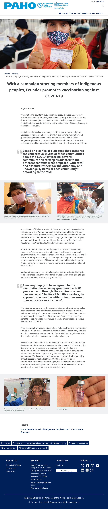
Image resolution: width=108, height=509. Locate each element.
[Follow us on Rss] (91, 470)
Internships (10, 471)
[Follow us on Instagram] (92, 466)
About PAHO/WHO (13, 465)
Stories (15, 73)
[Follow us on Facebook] (87, 466)
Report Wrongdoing (66, 471)
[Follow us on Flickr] (87, 470)
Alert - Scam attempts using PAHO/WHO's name (41, 466)
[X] (82, 466)
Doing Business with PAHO (41, 470)
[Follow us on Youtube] (97, 466)
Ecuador (6, 443)
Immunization (10, 448)
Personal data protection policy (41, 483)
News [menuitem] (91, 13)
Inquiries (59, 465)
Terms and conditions (39, 488)
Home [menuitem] (60, 13)
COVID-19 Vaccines (79, 443)
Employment (11, 468)
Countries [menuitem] (73, 13)
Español (100, 1)
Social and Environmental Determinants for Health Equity (40, 443)
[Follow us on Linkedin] (82, 470)
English (94, 1)
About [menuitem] (98, 13)
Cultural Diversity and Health (34, 448)
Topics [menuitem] (65, 13)
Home (7, 73)
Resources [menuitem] (82, 13)
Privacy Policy (36, 479)
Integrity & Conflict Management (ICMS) (39, 475)
